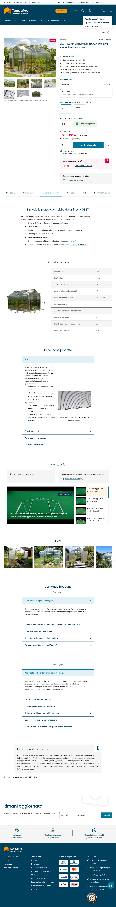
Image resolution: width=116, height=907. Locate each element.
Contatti (61, 10)
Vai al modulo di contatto (99, 22)
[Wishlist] (97, 11)
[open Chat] (110, 885)
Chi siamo (35, 860)
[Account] (89, 10)
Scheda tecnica (29, 193)
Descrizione (11, 193)
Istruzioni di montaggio (74, 478)
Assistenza (8, 864)
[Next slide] (56, 58)
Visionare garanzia (67, 241)
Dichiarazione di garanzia (41, 885)
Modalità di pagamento (40, 875)
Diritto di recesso (38, 878)
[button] (103, 10)
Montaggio (71, 193)
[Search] (82, 10)
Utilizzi (34, 889)
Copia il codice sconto (83, 165)
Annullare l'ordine (11, 867)
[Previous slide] (3, 58)
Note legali (35, 864)
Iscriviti (107, 815)
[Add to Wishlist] (108, 145)
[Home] (5, 32)
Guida (75, 11)
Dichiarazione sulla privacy (41, 871)
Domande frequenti (102, 193)
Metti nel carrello (88, 144)
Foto (85, 193)
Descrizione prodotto (51, 193)
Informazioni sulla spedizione (42, 882)
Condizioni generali (39, 867)
